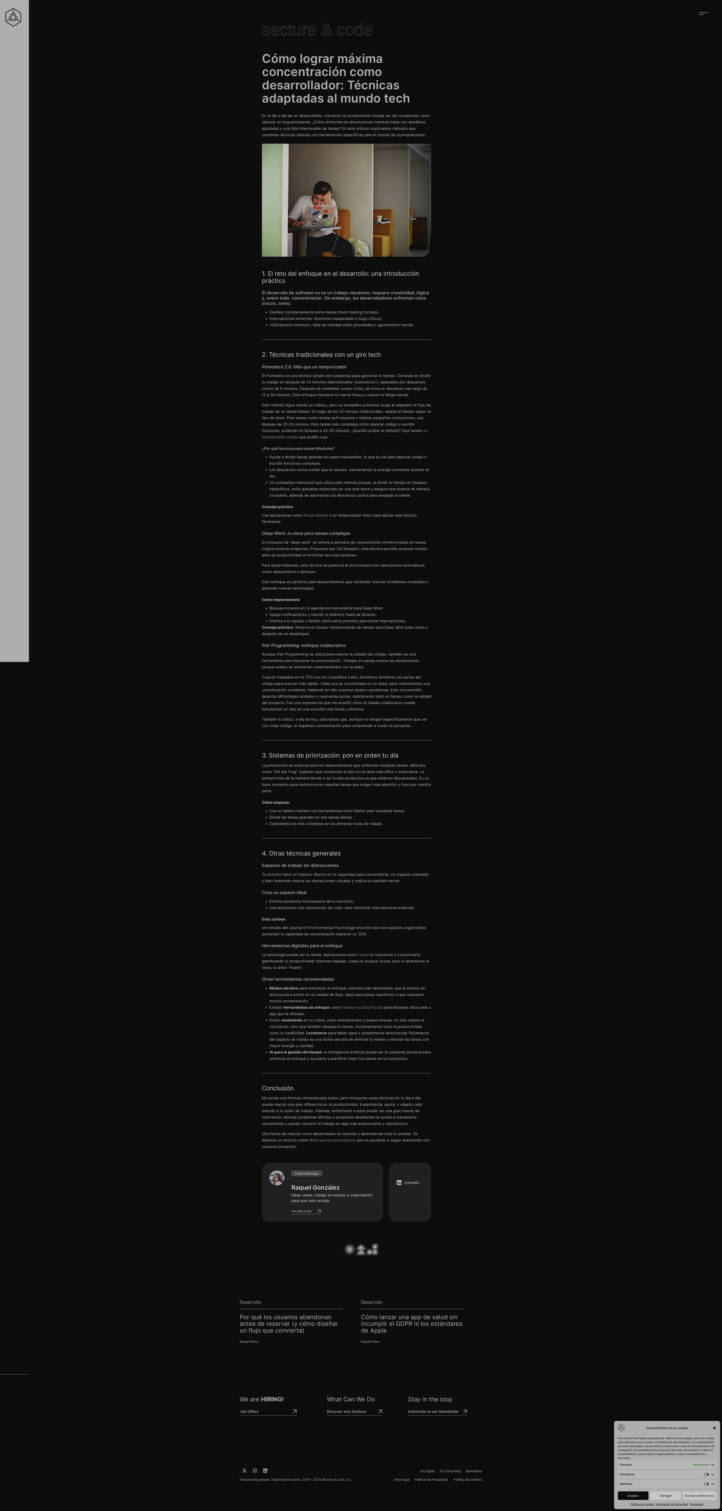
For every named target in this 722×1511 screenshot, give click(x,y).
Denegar (666, 1495)
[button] (714, 1428)
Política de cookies (642, 1504)
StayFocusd (372, 1007)
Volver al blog (6, 1485)
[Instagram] (254, 1470)
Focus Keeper (315, 515)
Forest (363, 954)
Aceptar (633, 1495)
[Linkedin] (265, 1470)
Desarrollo (250, 1302)
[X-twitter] (244, 1470)
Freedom (350, 1007)
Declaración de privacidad (672, 1504)
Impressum (696, 1504)
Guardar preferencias (699, 1495)
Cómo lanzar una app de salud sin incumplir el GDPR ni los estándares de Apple (412, 1323)
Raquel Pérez (249, 1341)
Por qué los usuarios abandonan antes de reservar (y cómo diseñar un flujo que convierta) (289, 1323)
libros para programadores (332, 1140)
